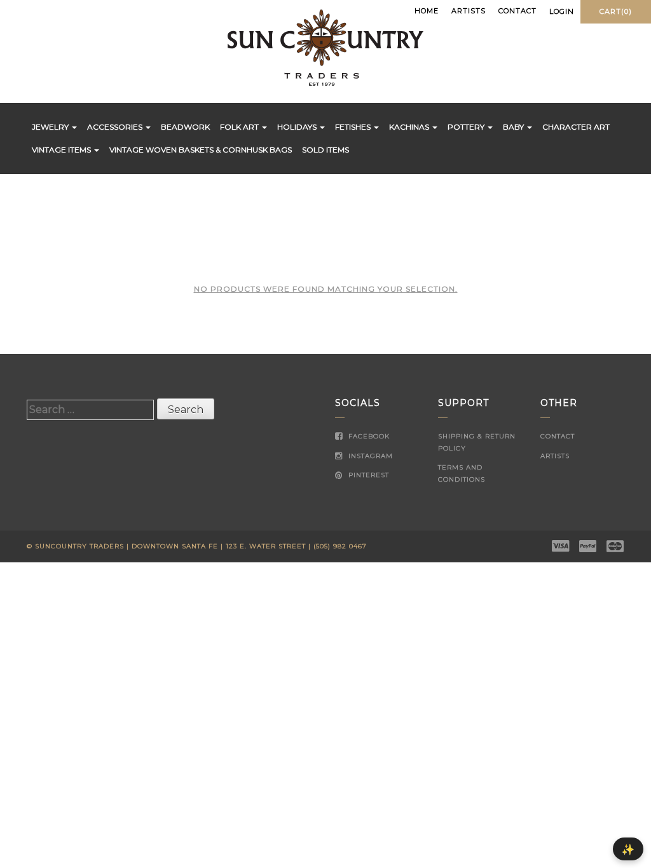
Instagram (369, 456)
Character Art (576, 127)
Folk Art (240, 127)
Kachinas (410, 127)
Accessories (115, 127)
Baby (514, 127)
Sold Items (325, 149)
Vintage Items (62, 149)
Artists (468, 10)
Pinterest (367, 475)
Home (427, 10)
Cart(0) (616, 11)
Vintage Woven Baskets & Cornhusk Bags (200, 149)
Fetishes (354, 127)
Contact (517, 10)
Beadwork (185, 127)
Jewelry (51, 127)
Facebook (368, 436)
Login (561, 11)
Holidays (298, 127)
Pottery (467, 127)
